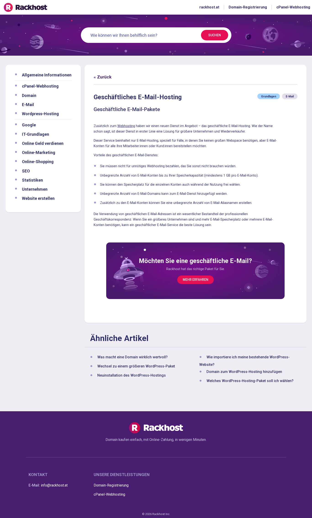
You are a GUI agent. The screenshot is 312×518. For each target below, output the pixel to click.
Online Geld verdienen (42, 143)
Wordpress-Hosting (40, 113)
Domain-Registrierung (111, 485)
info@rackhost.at (54, 485)
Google (29, 124)
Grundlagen (268, 96)
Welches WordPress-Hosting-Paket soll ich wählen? (249, 381)
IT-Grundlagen (35, 134)
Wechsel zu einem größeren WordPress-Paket (136, 366)
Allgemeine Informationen (46, 75)
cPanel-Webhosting (40, 86)
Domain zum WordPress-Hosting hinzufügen (244, 372)
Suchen (214, 35)
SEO (26, 170)
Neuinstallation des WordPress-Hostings (131, 375)
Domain (29, 95)
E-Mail (28, 104)
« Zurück (102, 77)
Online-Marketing (38, 152)
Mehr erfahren (195, 279)
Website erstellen (38, 198)
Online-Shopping (38, 161)
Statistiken (32, 179)
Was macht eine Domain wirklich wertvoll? (132, 357)
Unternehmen (35, 189)
